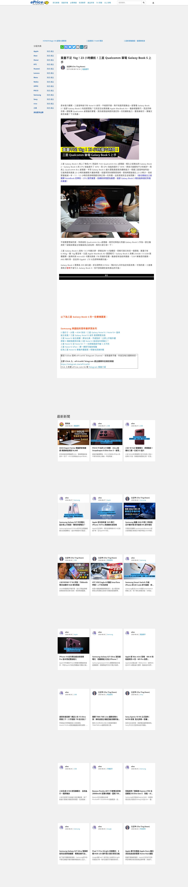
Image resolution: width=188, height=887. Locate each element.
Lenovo (36, 73)
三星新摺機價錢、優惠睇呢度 (134, 41)
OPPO (36, 86)
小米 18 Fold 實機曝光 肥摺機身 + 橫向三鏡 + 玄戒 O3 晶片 (139, 449)
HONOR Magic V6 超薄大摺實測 (54, 41)
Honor (36, 60)
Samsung (37, 95)
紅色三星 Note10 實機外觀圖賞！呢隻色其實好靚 (82, 349)
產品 (52, 51)
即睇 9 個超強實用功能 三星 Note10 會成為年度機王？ (85, 341)
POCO (36, 90)
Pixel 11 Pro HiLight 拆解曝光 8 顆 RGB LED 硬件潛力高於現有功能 (106, 852)
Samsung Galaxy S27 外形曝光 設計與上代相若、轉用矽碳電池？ (72, 523)
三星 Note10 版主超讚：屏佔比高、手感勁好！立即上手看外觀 (88, 338)
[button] (153, 3)
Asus (35, 56)
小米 (35, 108)
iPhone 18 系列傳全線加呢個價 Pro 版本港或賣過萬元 (72, 657)
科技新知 (110, 560)
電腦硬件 (85, 69)
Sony (36, 99)
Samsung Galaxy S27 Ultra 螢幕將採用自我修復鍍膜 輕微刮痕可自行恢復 (73, 852)
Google (109, 829)
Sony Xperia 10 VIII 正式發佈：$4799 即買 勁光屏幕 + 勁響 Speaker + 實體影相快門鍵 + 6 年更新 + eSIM (139, 718)
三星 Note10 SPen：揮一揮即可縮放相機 (79, 347)
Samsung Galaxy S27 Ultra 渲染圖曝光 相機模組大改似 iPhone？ (106, 657)
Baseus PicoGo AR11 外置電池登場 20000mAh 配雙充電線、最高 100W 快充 (106, 792)
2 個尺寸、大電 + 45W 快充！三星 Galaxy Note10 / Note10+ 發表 (90, 332)
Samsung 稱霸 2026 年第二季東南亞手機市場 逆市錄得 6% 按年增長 (139, 523)
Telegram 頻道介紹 (97, 367)
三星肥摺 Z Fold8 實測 (94, 41)
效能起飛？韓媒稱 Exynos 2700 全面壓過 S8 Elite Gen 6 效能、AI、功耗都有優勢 (139, 792)
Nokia (36, 82)
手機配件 (110, 769)
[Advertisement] (106, 87)
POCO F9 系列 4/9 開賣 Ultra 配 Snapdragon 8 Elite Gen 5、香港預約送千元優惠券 (105, 449)
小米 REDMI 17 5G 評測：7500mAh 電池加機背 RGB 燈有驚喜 (73, 583)
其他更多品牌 (38, 112)
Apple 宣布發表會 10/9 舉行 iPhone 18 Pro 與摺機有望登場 (104, 523)
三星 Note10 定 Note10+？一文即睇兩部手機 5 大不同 (85, 344)
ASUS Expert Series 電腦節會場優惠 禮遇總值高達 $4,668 (72, 449)
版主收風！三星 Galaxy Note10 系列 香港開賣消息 (83, 335)
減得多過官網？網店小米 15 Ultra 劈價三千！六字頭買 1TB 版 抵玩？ (72, 718)
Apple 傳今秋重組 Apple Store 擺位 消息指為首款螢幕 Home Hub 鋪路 (139, 852)
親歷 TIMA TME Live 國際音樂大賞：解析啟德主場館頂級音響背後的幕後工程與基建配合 (106, 718)
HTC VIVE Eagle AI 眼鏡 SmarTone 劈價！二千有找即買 (106, 583)
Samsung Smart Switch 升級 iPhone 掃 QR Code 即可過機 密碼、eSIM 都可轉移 (138, 583)
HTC (35, 64)
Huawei (37, 69)
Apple (36, 51)
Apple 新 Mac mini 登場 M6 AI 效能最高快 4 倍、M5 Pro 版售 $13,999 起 (139, 657)
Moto (36, 77)
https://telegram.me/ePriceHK (75, 364)
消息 (48, 51)
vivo (35, 104)
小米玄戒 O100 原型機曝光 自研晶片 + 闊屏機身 (73, 792)
